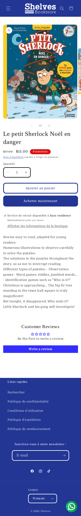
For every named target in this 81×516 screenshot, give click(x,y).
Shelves (45, 511)
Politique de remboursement (29, 429)
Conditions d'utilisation (25, 410)
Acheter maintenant (41, 201)
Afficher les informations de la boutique (37, 226)
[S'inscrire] (64, 455)
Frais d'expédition (13, 157)
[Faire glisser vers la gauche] (32, 126)
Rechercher (16, 392)
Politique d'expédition (24, 419)
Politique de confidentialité (28, 401)
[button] (8, 8)
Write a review (40, 349)
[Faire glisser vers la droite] (49, 126)
